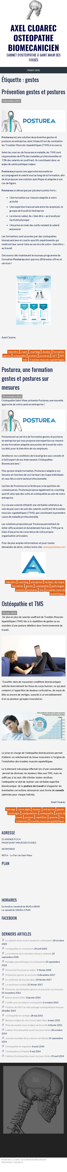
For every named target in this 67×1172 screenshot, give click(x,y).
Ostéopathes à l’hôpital (17, 1051)
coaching (35, 351)
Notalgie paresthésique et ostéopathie (25, 961)
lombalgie (14, 813)
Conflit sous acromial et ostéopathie (23, 1002)
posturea (44, 355)
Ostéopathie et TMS (22, 603)
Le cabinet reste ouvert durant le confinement (28, 940)
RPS (62, 355)
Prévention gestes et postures (33, 91)
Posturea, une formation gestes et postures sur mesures (27, 378)
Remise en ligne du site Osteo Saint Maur (26, 1020)
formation (58, 351)
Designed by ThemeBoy (12, 1162)
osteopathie (42, 585)
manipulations (30, 813)
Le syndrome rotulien (16, 984)
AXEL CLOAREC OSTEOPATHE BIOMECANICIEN (33, 37)
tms (25, 359)
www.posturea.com (54, 546)
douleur (46, 351)
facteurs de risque (54, 581)
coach (24, 351)
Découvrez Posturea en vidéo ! (21, 970)
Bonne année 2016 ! (15, 997)
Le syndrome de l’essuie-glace (20, 979)
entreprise (36, 581)
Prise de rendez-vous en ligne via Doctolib (26, 1025)
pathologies (57, 585)
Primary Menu (33, 70)
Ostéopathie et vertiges (17, 1015)
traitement (22, 821)
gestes (7, 355)
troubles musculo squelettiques (47, 359)
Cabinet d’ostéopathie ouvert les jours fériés (28, 1030)
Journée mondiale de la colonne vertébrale (26, 1038)
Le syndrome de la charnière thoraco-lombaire (28, 953)
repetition (41, 817)
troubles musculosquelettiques (47, 821)
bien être (13, 351)
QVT (54, 355)
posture (32, 355)
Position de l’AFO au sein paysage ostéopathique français (34, 1007)
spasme (53, 817)
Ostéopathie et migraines (18, 1046)
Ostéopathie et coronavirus (19, 948)
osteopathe (19, 355)
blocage (10, 809)
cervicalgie (24, 809)
